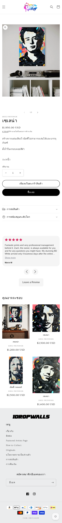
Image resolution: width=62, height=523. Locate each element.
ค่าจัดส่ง (5, 131)
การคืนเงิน (11, 464)
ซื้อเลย (31, 192)
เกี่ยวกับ (10, 431)
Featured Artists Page (17, 440)
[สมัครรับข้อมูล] (52, 482)
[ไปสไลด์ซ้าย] (24, 112)
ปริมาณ (5, 167)
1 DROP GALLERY (33, 518)
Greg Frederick (9, 117)
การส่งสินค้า (12, 459)
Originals (10, 450)
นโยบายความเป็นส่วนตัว (18, 455)
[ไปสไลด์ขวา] (37, 112)
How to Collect (13, 445)
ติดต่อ (9, 436)
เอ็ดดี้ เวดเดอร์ (16, 387)
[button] (3, 7)
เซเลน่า (16, 342)
